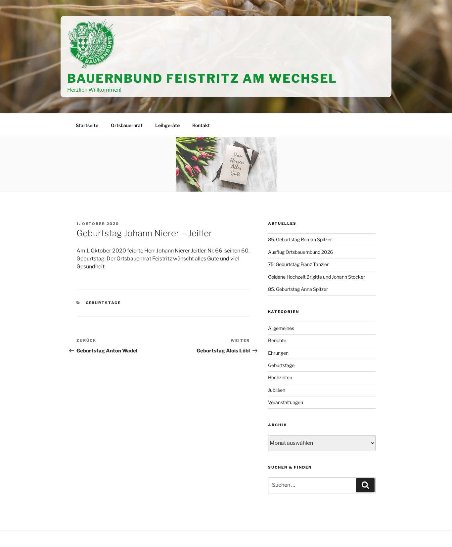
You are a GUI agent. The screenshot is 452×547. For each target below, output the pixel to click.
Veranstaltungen (285, 402)
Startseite (87, 125)
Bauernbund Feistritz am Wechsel (202, 78)
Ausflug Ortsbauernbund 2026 (300, 252)
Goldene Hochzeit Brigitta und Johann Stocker (316, 277)
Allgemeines (281, 328)
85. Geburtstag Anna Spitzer (298, 289)
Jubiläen (276, 390)
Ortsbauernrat (127, 125)
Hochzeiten (280, 377)
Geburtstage (103, 302)
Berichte (277, 340)
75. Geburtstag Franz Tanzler (298, 264)
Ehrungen (278, 353)
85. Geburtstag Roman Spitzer (300, 239)
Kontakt (201, 125)
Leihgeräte (167, 125)
